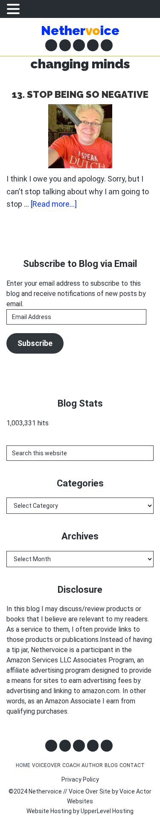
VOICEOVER (46, 765)
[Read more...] (54, 204)
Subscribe (34, 343)
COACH (71, 765)
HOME (23, 765)
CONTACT (132, 765)
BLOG (111, 765)
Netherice (80, 30)
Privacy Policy (80, 779)
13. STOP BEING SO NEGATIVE (80, 94)
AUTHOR (92, 765)
